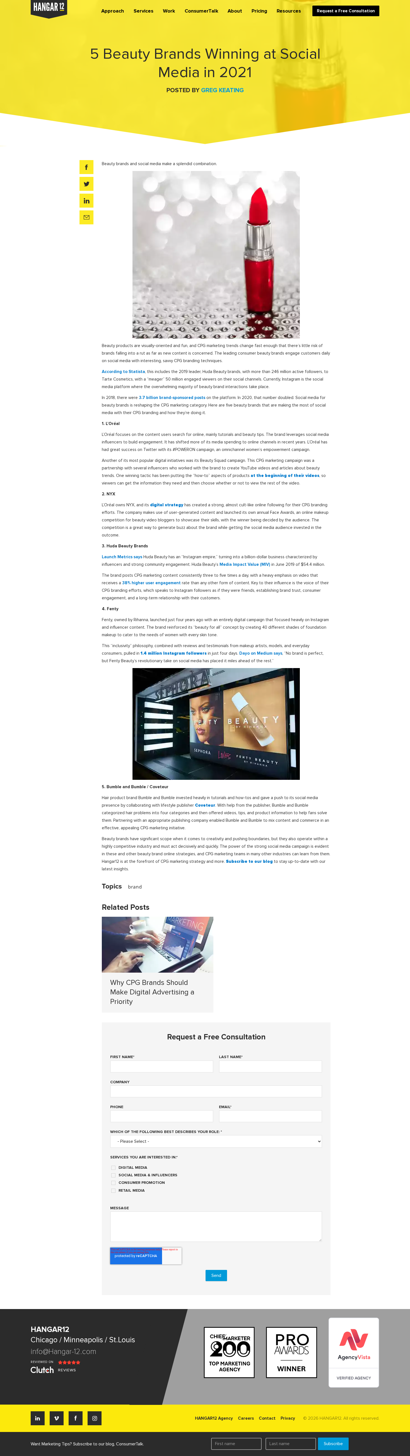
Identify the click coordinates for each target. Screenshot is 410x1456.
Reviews (67, 1370)
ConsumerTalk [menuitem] (201, 11)
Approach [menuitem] (112, 11)
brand (135, 886)
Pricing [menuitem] (259, 11)
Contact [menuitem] (267, 1418)
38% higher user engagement (151, 582)
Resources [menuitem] (289, 11)
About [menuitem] (235, 11)
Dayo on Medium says (260, 653)
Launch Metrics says (122, 556)
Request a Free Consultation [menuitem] (346, 10)
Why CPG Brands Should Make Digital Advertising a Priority (152, 992)
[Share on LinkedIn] (86, 201)
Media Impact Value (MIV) (245, 564)
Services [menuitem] (143, 11)
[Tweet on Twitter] (86, 184)
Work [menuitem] (169, 11)
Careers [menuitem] (246, 1418)
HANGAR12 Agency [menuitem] (214, 1418)
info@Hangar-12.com (63, 1351)
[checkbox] (216, 1176)
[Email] (86, 217)
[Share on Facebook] (86, 167)
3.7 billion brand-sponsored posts (172, 397)
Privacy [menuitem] (288, 1418)
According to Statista (123, 371)
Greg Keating (222, 90)
